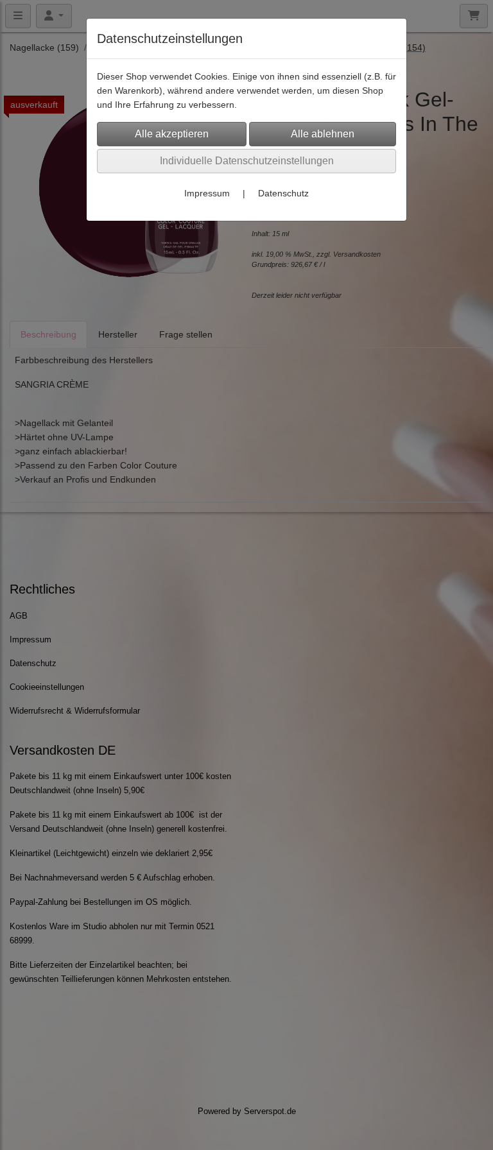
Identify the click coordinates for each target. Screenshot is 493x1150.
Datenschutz (283, 193)
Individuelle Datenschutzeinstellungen (247, 160)
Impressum (207, 193)
